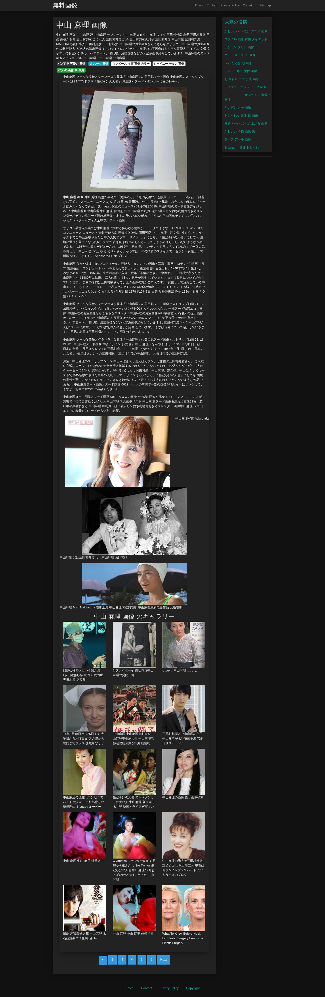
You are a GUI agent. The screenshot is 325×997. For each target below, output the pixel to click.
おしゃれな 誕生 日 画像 (241, 115)
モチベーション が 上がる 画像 (245, 123)
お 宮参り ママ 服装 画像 (241, 79)
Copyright (249, 5)
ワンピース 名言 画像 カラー (131, 63)
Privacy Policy (230, 5)
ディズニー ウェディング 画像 (245, 87)
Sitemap (265, 5)
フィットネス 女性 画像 (240, 71)
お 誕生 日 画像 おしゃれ (241, 147)
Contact (211, 5)
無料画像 (65, 5)
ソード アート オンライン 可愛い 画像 (247, 97)
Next (163, 959)
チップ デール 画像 (237, 139)
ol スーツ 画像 (99, 63)
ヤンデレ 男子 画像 (237, 107)
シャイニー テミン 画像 (169, 63)
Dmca (199, 5)
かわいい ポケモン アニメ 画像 (245, 31)
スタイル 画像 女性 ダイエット (245, 39)
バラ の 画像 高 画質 (71, 70)
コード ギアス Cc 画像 (240, 55)
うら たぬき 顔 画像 (238, 63)
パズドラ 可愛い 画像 (71, 63)
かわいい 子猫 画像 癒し (241, 131)
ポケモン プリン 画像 (239, 47)
